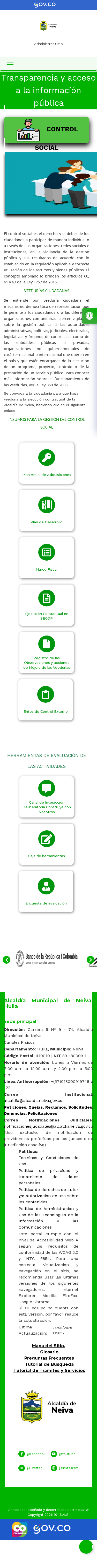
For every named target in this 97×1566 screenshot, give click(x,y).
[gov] (48, 5)
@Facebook (36, 1454)
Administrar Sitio (48, 44)
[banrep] (47, 958)
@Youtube (67, 1454)
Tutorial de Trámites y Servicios (49, 1370)
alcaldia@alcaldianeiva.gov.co (33, 1100)
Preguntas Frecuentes (49, 1358)
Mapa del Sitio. (48, 1345)
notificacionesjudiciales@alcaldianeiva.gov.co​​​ (48, 1126)
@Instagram (69, 1468)
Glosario (49, 1352)
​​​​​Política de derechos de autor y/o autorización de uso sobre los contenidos (49, 1195)
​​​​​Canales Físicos (19, 1042)
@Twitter (34, 1468)
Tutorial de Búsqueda (49, 1364)
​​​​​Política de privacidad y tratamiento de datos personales (49, 1176)
